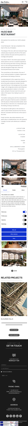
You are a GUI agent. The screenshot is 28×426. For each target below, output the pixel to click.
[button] (1, 323)
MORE (15, 271)
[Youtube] (14, 416)
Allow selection (14, 234)
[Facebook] (7, 416)
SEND (3, 375)
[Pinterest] (20, 416)
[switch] (25, 216)
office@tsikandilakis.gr (14, 393)
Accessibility (4, 421)
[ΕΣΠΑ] (9, 424)
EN (22, 2)
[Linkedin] (17, 416)
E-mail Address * (5, 368)
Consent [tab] (5, 190)
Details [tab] (14, 190)
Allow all (14, 229)
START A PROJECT (14, 329)
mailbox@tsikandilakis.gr (15, 391)
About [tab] (23, 190)
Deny (14, 238)
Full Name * (3, 364)
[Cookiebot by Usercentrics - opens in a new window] (21, 186)
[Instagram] (10, 416)
